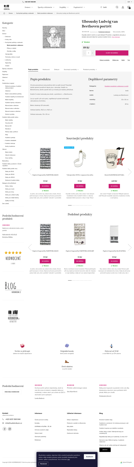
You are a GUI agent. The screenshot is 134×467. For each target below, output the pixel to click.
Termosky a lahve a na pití (12, 57)
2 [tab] (74, 280)
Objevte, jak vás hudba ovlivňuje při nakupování (112, 445)
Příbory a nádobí (11, 48)
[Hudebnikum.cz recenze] (13, 258)
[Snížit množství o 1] (84, 52)
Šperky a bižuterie (7, 69)
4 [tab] (82, 280)
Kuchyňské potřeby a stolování (14, 42)
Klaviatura (8, 129)
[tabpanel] (45, 174)
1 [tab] (70, 280)
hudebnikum (9, 429)
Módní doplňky (9, 100)
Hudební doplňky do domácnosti (14, 97)
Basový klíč (8, 126)
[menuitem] (28, 7)
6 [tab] (90, 280)
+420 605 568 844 (12, 419)
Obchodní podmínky (40, 436)
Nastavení (43, 464)
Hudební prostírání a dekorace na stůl (116, 86)
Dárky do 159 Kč (9, 174)
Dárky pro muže (9, 189)
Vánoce (4, 149)
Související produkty (70, 69)
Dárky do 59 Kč (9, 171)
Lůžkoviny (8, 60)
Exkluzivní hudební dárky (12, 180)
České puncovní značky (41, 420)
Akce (3, 31)
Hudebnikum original (8, 83)
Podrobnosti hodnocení (104, 32)
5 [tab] (86, 280)
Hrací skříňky (9, 158)
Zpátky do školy (9, 201)
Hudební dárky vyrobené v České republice (11, 165)
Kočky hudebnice (10, 146)
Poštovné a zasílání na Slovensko (76, 423)
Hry (3, 80)
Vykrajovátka (8, 54)
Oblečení (4, 77)
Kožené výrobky (9, 114)
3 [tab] (78, 280)
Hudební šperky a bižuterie (13, 102)
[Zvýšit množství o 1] (92, 52)
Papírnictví (5, 74)
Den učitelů (5, 203)
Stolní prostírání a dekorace (15, 45)
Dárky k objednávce (72, 420)
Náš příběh (70, 426)
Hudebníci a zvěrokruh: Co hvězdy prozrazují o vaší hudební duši (113, 424)
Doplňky (4, 71)
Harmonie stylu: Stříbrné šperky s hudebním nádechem (111, 441)
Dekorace (8, 36)
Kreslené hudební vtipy (105, 420)
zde (68, 459)
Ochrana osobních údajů (42, 430)
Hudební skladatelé (10, 140)
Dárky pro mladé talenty (12, 198)
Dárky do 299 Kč (10, 177)
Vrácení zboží (38, 433)
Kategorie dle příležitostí (9, 183)
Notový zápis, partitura (11, 132)
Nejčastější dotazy (72, 430)
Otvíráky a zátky (11, 51)
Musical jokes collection (12, 105)
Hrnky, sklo (8, 39)
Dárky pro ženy (9, 192)
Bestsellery (5, 161)
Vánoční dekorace (10, 155)
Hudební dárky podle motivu (10, 117)
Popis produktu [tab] (33, 69)
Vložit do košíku (112, 53)
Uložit (85, 59)
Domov (4, 34)
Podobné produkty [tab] (89, 69)
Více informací (116, 37)
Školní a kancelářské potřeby (13, 94)
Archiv (104, 450)
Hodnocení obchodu (73, 433)
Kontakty (37, 423)
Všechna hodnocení (12, 392)
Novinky (4, 28)
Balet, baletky (9, 120)
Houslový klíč (9, 123)
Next (130, 172)
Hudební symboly (10, 137)
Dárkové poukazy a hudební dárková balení (13, 87)
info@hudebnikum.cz (13, 423)
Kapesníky (8, 63)
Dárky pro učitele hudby (12, 195)
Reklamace (38, 440)
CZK (129, 2)
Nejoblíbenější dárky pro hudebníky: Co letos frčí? (113, 437)
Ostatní (7, 66)
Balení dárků (8, 152)
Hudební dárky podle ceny (9, 168)
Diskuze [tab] (56, 69)
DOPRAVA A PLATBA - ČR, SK (43, 426)
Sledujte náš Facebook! (4, 429)
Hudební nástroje (10, 143)
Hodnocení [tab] (46, 69)
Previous (30, 172)
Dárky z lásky (9, 186)
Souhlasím (89, 457)
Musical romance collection (13, 111)
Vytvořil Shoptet (127, 462)
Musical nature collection (12, 108)
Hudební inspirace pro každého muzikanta (111, 428)
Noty (6, 135)
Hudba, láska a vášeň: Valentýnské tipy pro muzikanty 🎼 (111, 432)
